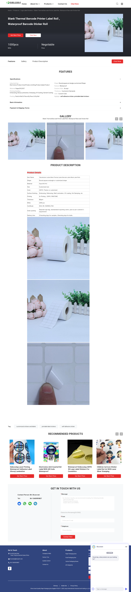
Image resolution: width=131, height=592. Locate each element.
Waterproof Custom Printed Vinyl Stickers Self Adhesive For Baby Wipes (79, 469)
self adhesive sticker (68, 426)
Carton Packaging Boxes (72, 561)
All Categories (69, 565)
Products (16, 10)
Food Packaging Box (71, 557)
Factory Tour (45, 557)
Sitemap (55, 585)
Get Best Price (16, 35)
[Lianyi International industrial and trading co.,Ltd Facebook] (9, 568)
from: (63, 516)
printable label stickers (49, 426)
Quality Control (46, 561)
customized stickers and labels (26, 426)
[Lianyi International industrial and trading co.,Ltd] (14, 2)
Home (10, 10)
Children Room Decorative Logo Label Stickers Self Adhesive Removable (20, 469)
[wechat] (30, 503)
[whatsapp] (24, 503)
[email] (19, 503)
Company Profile (46, 553)
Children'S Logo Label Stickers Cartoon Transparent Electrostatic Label (109, 469)
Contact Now (67, 537)
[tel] (40, 503)
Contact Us (45, 564)
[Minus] (126, 547)
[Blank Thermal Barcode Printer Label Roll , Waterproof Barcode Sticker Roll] (104, 33)
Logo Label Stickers (27, 10)
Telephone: (65, 526)
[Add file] (93, 589)
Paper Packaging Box (71, 553)
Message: (64, 494)
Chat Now (33, 35)
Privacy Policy (74, 585)
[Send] (126, 589)
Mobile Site (64, 585)
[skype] (35, 503)
